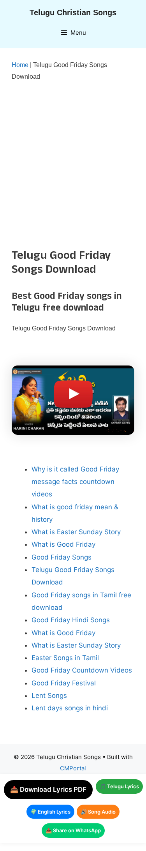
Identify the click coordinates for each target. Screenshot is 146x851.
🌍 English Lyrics (50, 812)
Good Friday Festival (64, 683)
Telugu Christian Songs (73, 12)
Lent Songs (49, 695)
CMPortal (73, 768)
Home (20, 65)
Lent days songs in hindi (70, 708)
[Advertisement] (73, 165)
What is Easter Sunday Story (76, 532)
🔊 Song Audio (98, 812)
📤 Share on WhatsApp (73, 830)
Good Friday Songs (61, 557)
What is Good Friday (63, 544)
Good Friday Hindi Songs (71, 620)
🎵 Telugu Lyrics (119, 786)
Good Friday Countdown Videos (82, 670)
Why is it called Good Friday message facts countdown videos (75, 481)
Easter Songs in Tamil (65, 658)
